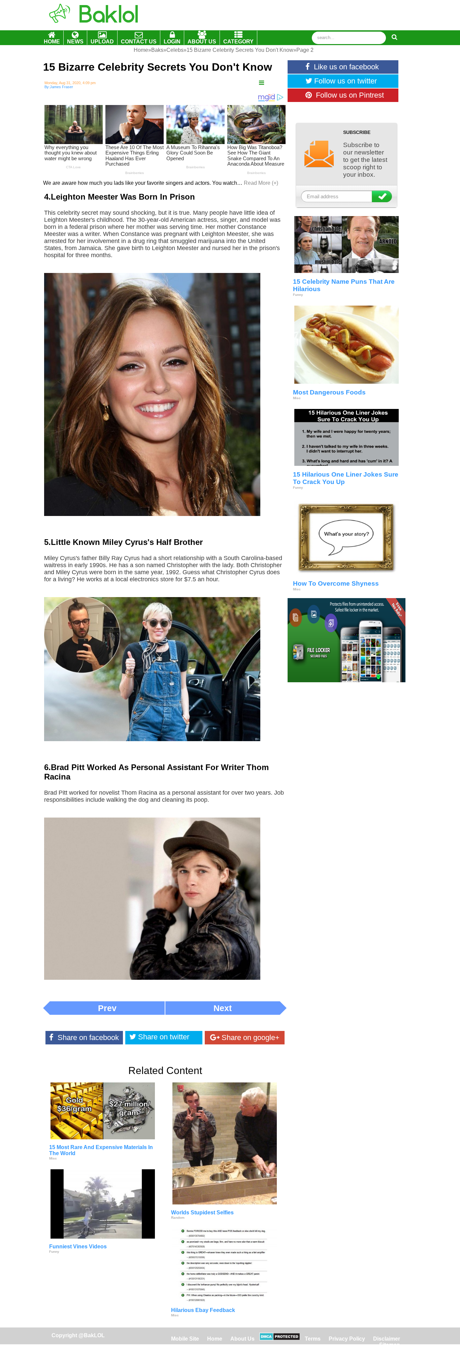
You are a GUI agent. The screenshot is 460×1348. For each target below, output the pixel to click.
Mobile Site (185, 1339)
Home (215, 1339)
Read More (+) (261, 183)
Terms (313, 1339)
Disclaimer (386, 1339)
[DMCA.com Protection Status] (279, 1339)
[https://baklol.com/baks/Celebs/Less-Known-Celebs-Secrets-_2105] (261, 83)
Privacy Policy (347, 1339)
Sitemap (389, 1345)
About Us (242, 1339)
